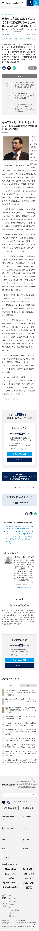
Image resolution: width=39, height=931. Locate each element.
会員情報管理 (12, 901)
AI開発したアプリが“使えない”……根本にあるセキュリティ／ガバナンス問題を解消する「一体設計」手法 (21, 753)
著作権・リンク (13, 898)
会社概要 (11, 907)
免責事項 (11, 904)
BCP (11, 38)
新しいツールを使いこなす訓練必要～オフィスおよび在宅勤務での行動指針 (24, 95)
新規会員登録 (20, 454)
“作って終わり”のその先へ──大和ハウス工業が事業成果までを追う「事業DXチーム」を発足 (20, 724)
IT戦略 (15, 38)
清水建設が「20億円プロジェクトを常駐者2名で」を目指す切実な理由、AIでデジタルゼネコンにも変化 (20, 710)
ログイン (20, 460)
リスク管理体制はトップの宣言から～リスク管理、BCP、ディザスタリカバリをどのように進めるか (24, 107)
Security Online (8, 816)
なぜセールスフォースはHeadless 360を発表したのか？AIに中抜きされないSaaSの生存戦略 (20, 739)
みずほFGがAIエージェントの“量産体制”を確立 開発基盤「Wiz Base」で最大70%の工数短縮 (21, 746)
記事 (3, 839)
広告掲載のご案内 (29, 808)
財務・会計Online (8, 828)
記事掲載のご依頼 (10, 808)
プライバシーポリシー (15, 913)
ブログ (4, 857)
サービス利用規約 (14, 910)
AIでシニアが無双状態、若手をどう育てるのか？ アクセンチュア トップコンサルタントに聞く (21, 701)
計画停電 (28, 38)
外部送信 (11, 916)
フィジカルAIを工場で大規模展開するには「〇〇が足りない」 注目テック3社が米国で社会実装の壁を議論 (20, 692)
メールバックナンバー (20, 449)
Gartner (21, 38)
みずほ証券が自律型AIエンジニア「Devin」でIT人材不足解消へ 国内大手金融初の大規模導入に (21, 762)
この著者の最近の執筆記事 (22, 587)
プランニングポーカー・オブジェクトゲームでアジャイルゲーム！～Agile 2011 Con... (20, 532)
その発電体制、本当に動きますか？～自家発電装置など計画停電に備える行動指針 (24, 84)
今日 (11, 685)
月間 (28, 685)
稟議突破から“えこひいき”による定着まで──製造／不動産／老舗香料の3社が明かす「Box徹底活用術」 (20, 731)
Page (7, 96)
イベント (5, 38)
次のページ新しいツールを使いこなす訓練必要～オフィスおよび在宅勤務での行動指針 (19, 476)
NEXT (32, 487)
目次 (19, 76)
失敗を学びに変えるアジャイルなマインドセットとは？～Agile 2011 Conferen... (19, 527)
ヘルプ (10, 895)
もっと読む (8, 543)
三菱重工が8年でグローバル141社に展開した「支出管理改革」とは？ (20, 717)
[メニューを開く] (3, 3)
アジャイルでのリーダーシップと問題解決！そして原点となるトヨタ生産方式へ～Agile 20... (19, 539)
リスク (34, 38)
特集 (3, 848)
